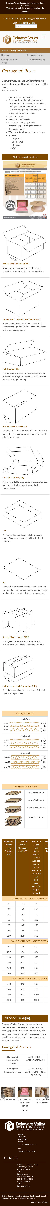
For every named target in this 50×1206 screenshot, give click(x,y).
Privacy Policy (36, 1202)
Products (22, 1139)
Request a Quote (27, 23)
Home (20, 1134)
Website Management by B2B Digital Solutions (18, 1198)
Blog (15, 23)
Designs (5, 55)
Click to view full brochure (25, 157)
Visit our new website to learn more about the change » (25, 9)
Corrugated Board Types (9, 61)
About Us (22, 1137)
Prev (3, 1097)
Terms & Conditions (27, 1151)
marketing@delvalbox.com (34, 19)
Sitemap (45, 1202)
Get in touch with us (27, 1144)
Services (22, 1141)
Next (46, 1097)
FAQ (19, 1149)
